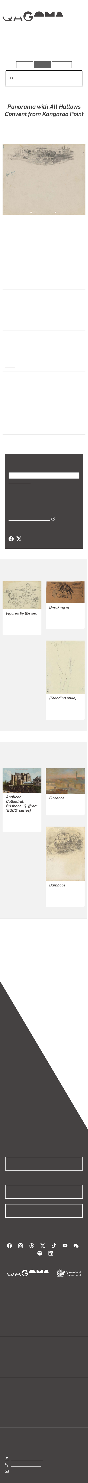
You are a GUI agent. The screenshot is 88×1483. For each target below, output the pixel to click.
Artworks (17, 49)
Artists (43, 49)
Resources (62, 64)
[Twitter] (18, 533)
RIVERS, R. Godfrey (63, 794)
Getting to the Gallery (27, 1443)
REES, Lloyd (36, 133)
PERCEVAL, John (19, 618)
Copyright (70, 1474)
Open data (12, 1346)
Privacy (50, 1474)
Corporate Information (47, 1480)
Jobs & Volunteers (24, 1474)
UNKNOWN (14, 811)
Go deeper (70, 49)
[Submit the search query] (8, 78)
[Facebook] (11, 533)
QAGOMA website (18, 1351)
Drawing (11, 345)
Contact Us (19, 1456)
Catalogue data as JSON (28, 512)
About (50, 1351)
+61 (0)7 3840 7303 (26, 1449)
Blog (49, 1346)
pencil (10, 365)
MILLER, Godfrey (61, 703)
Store (9, 1356)
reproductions (70, 947)
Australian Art (16, 304)
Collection (33, 32)
